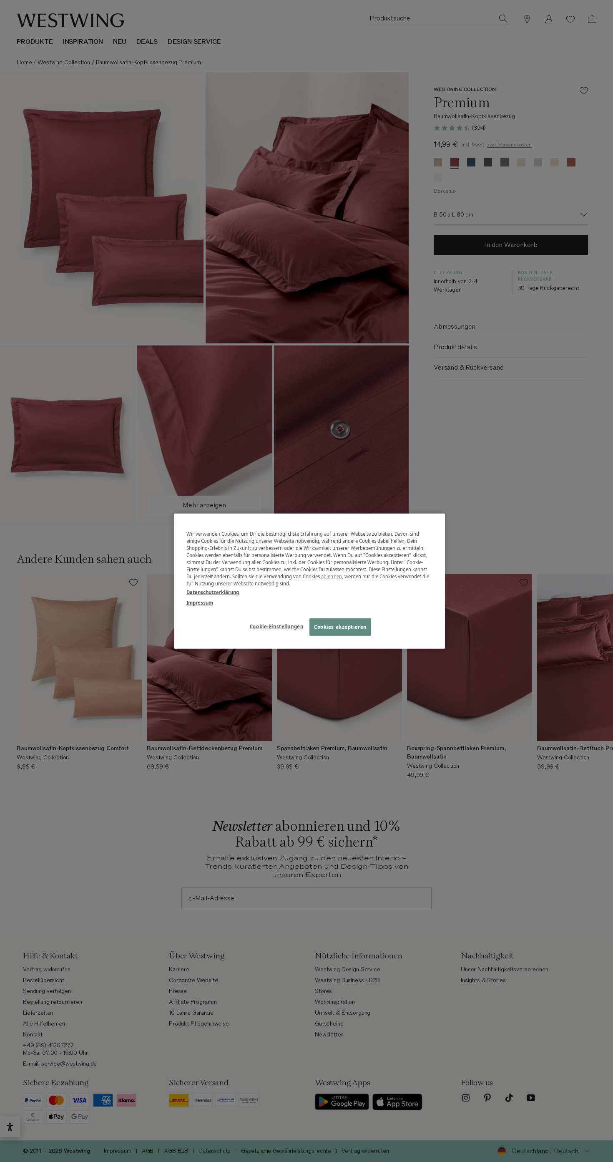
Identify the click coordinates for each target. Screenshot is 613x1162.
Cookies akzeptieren (340, 627)
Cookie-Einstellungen (276, 626)
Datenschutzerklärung (212, 592)
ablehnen (331, 576)
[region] (309, 581)
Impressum (199, 603)
